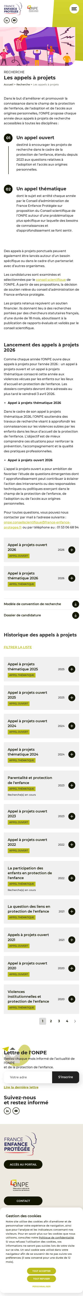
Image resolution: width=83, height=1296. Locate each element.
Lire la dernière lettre (21, 1087)
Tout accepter (41, 1271)
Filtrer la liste (18, 647)
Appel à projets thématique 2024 (23, 752)
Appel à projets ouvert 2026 (27, 547)
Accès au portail (23, 1164)
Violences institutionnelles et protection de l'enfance (28, 997)
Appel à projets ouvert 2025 (27, 695)
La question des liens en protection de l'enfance (29, 909)
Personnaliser (41, 1286)
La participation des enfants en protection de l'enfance (30, 873)
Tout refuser (41, 1279)
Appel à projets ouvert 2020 (27, 965)
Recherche (23, 84)
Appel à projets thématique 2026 (23, 575)
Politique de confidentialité (56, 1237)
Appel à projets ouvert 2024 (27, 723)
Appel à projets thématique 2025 (23, 666)
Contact (23, 1201)
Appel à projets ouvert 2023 (27, 813)
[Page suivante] (75, 1021)
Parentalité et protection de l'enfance (30, 780)
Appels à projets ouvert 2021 (28, 937)
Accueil (8, 84)
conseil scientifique (51, 280)
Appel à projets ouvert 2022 (27, 842)
